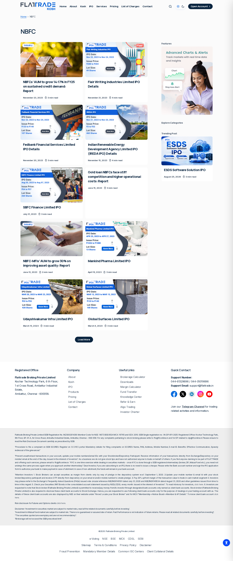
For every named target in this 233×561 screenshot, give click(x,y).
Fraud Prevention (69, 551)
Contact (72, 407)
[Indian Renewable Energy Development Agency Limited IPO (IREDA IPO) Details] (116, 122)
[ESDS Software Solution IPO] (187, 150)
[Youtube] (209, 394)
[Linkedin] (191, 394)
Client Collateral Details (160, 551)
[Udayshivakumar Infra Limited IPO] (51, 296)
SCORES (75, 447)
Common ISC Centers (131, 551)
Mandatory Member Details (99, 551)
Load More (84, 339)
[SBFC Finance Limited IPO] (51, 184)
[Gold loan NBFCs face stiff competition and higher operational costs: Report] (116, 179)
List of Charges (77, 401)
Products (73, 391)
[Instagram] (200, 394)
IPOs (91, 45)
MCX (122, 538)
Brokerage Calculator (132, 377)
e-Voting (94, 538)
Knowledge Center (131, 396)
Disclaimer (146, 545)
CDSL (131, 538)
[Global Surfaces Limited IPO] (116, 296)
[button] (170, 6)
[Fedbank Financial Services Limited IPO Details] (51, 122)
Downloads (126, 382)
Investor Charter (130, 411)
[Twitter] (183, 394)
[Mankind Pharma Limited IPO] (116, 238)
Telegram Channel (193, 406)
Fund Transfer (128, 391)
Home (23, 16)
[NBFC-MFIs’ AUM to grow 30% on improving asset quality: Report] (51, 238)
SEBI (140, 538)
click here (198, 484)
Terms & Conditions (105, 545)
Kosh (71, 382)
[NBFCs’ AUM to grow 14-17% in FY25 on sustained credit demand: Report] (51, 59)
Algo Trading (127, 407)
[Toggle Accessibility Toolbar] (226, 543)
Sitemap (86, 545)
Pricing (72, 396)
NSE (104, 538)
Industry (28, 45)
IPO (70, 386)
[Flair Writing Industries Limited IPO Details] (116, 59)
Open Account (199, 6)
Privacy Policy (128, 545)
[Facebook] (174, 394)
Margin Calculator (130, 386)
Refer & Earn (127, 401)
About (71, 377)
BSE (113, 538)
